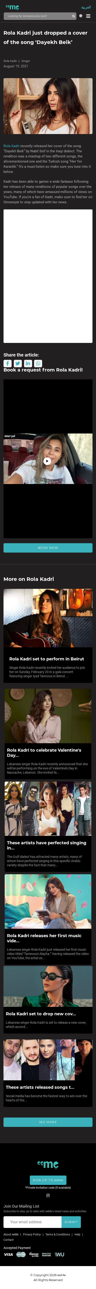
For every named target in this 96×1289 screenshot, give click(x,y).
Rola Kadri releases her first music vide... (44, 938)
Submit (71, 1222)
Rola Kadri (10, 61)
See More (48, 1122)
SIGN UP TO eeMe (48, 1180)
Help (77, 1234)
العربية (86, 7)
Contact (8, 1240)
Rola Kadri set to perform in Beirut (46, 659)
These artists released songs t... (40, 1087)
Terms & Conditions (57, 1234)
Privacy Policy (32, 1234)
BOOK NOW (48, 548)
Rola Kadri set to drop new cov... (41, 1013)
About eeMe (10, 1234)
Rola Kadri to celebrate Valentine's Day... (44, 753)
